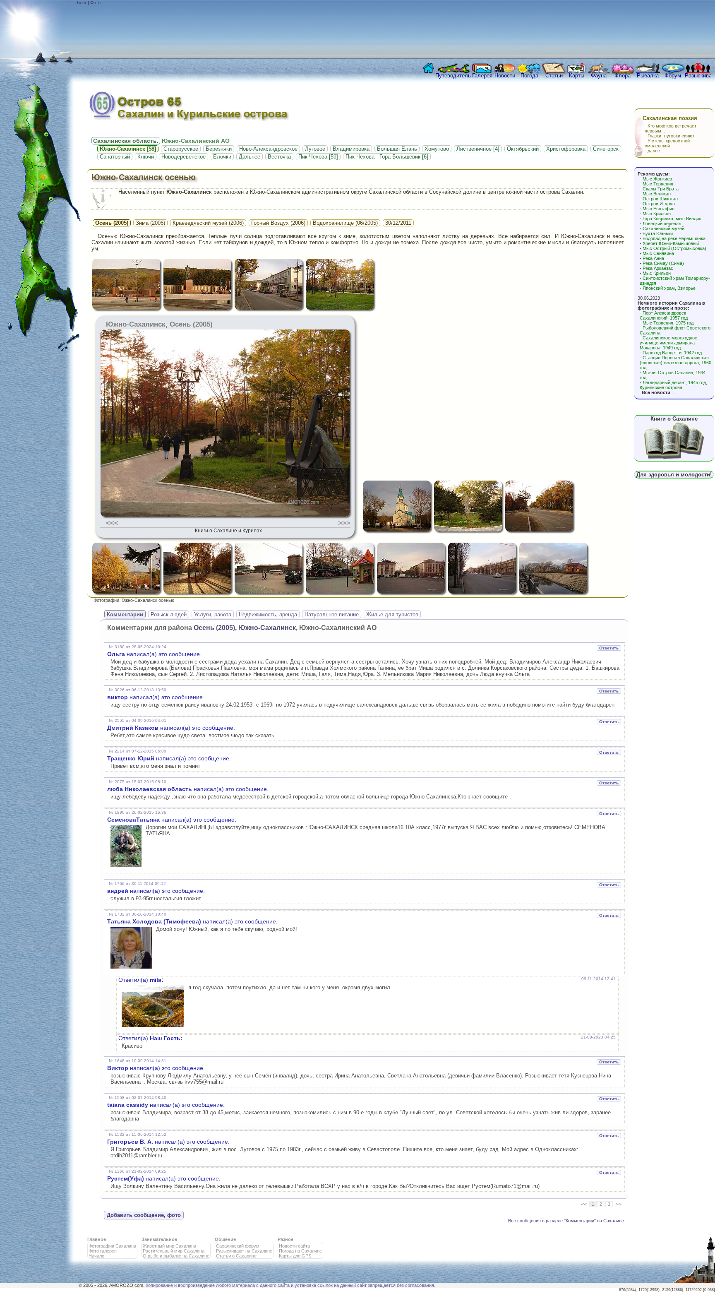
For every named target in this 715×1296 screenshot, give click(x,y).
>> (618, 1204)
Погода (529, 75)
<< (584, 1204)
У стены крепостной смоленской (667, 143)
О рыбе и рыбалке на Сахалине (176, 1255)
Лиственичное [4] (477, 149)
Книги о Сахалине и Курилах (228, 531)
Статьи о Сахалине (236, 1255)
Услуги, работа (212, 614)
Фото (95, 2)
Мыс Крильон (657, 213)
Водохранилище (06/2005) (345, 223)
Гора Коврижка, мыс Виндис (672, 218)
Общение (225, 1239)
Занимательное (159, 1239)
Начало (96, 1255)
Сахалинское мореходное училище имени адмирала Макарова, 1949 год (668, 342)
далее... (656, 150)
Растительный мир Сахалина (173, 1250)
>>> (344, 523)
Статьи (554, 75)
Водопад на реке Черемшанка (674, 238)
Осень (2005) (111, 223)
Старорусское (180, 149)
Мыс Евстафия (658, 208)
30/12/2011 (398, 223)
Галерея (482, 75)
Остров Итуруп (659, 203)
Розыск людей (169, 614)
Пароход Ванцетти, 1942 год (672, 352)
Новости (504, 75)
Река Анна (653, 258)
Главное (96, 1239)
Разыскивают (698, 75)
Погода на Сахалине (300, 1250)
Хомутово (437, 149)
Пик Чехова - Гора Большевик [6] (387, 157)
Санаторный (115, 157)
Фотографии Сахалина (112, 1245)
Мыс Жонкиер (657, 178)
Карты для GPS (295, 1255)
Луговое (315, 149)
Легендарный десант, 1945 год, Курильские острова (673, 385)
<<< (112, 523)
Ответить (609, 648)
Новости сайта (294, 1245)
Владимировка (351, 149)
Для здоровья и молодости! (674, 474)
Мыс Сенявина (658, 253)
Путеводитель (453, 75)
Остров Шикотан (660, 198)
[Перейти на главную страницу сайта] (426, 70)
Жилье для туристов (392, 614)
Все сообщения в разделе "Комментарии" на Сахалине (566, 1220)
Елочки (222, 157)
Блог (81, 2)
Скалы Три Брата (661, 188)
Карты (576, 75)
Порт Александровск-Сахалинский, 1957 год (664, 315)
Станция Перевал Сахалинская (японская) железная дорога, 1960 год (675, 362)
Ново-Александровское (268, 149)
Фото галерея (103, 1250)
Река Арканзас (658, 268)
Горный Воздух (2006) (278, 223)
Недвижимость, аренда (268, 614)
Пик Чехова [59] (318, 157)
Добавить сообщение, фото (144, 1215)
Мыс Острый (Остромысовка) (674, 248)
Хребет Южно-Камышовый (671, 243)
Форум (673, 75)
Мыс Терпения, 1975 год (668, 322)
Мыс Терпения (658, 183)
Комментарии (125, 614)
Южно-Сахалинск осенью (143, 177)
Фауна (599, 75)
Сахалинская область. (125, 140)
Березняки (219, 149)
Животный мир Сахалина (169, 1245)
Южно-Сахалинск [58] (128, 149)
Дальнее (249, 157)
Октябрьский (523, 149)
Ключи (145, 157)
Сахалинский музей (663, 228)
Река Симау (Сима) (663, 263)
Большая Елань (397, 149)
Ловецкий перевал (662, 223)
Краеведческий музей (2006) (208, 223)
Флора (622, 75)
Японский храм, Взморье (669, 288)
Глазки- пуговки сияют (671, 135)
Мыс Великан (657, 193)
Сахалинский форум (237, 1245)
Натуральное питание (332, 614)
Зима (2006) (150, 223)
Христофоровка (565, 149)
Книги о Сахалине (674, 419)
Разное (285, 1239)
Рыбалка (648, 75)
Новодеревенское (183, 157)
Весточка (279, 157)
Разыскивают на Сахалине (244, 1250)
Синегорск (606, 149)
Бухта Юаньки (658, 233)
